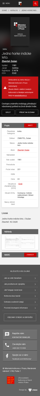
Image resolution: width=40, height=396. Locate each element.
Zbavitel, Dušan (9, 61)
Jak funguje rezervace (13, 290)
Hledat (34, 3)
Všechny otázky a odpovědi (20, 317)
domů (4, 10)
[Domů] (20, 4)
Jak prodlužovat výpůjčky (14, 284)
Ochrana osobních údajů (14, 302)
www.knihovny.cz (21, 96)
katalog (14, 10)
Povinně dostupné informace (16, 308)
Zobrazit (30, 255)
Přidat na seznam (26, 112)
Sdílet (8, 112)
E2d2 (20, 184)
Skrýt (30, 125)
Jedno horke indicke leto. (29, 10)
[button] (20, 32)
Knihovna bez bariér (12, 296)
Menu (6, 3)
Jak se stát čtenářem (12, 278)
